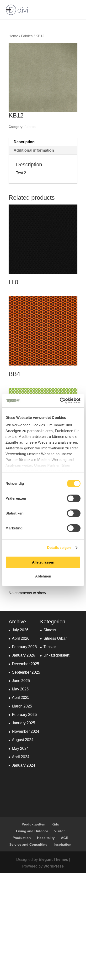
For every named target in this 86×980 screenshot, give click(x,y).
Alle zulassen (43, 562)
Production (22, 838)
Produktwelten (33, 824)
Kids (55, 824)
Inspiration (62, 844)
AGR (64, 838)
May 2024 (20, 748)
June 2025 (21, 681)
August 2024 (22, 740)
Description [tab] (24, 142)
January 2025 (23, 723)
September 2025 (26, 672)
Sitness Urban (55, 638)
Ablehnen (43, 576)
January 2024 (23, 765)
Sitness (49, 630)
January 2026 (23, 655)
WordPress (53, 866)
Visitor (59, 831)
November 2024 (25, 731)
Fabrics (27, 36)
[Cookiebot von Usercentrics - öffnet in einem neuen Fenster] (61, 400)
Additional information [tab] (34, 150)
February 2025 (24, 715)
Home (13, 36)
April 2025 (20, 697)
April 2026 (20, 638)
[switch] (74, 498)
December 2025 (25, 664)
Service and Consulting (28, 844)
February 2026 (24, 647)
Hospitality (46, 838)
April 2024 (20, 757)
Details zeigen (59, 548)
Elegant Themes (53, 859)
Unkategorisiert (56, 655)
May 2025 (20, 689)
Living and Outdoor (32, 831)
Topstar (49, 647)
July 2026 (20, 630)
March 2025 (22, 706)
